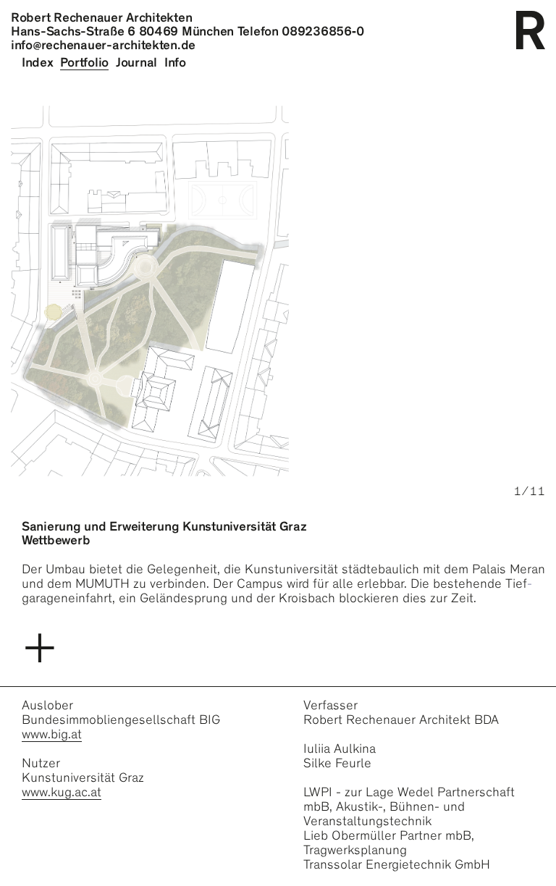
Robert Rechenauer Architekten (101, 17)
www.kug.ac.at (61, 792)
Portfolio (84, 62)
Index (38, 62)
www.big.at (52, 734)
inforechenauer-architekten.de (103, 45)
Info (175, 62)
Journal (136, 62)
